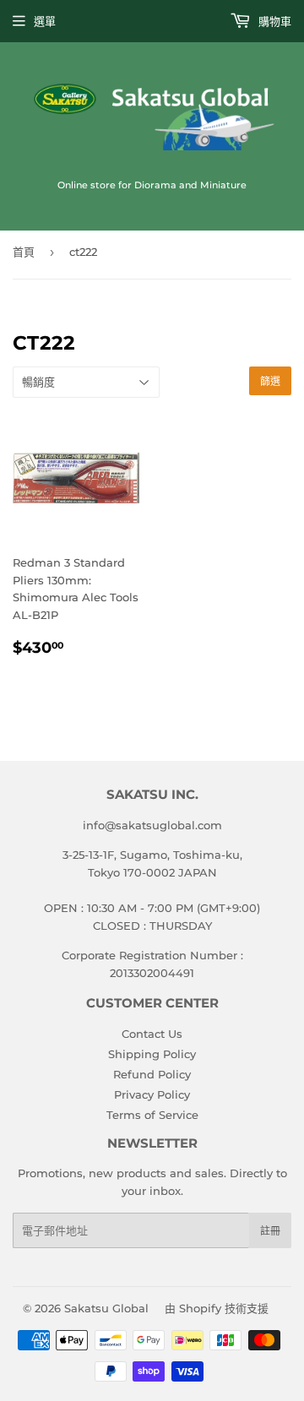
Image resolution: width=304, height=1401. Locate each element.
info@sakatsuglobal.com (152, 825)
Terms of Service (152, 1114)
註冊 (270, 1231)
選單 (45, 21)
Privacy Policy (152, 1094)
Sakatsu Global (106, 1308)
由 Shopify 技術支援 (217, 1308)
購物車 (273, 21)
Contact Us (152, 1033)
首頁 (24, 251)
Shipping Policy (152, 1054)
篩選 (270, 381)
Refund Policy (152, 1074)
